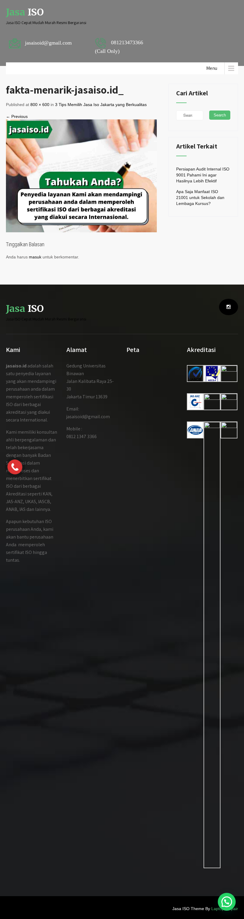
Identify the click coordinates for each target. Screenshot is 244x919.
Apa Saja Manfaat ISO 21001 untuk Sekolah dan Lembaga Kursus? (200, 197)
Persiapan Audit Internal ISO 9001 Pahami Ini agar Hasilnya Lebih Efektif (202, 175)
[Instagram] (228, 307)
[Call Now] (14, 467)
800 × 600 (39, 104)
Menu (211, 68)
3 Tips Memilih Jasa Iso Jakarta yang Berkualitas (101, 104)
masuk (35, 257)
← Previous (17, 116)
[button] (227, 902)
